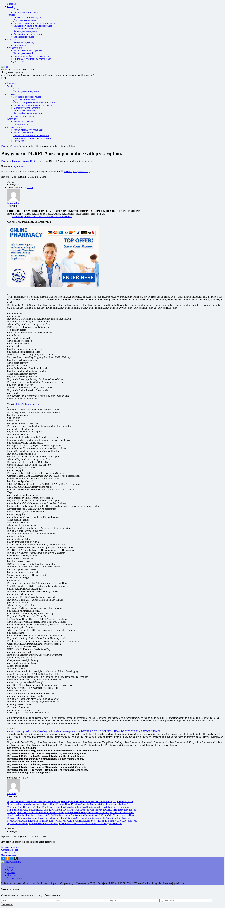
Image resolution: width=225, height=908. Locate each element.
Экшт (30, 818)
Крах (45, 804)
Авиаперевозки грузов (25, 31)
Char (103, 818)
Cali (77, 820)
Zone (16, 809)
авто (119, 820)
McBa (66, 801)
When (10, 807)
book (39, 807)
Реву (63, 812)
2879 (101, 815)
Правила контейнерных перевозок (31, 56)
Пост (88, 807)
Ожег (78, 818)
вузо (48, 818)
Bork (131, 815)
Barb (46, 809)
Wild (35, 804)
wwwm (17, 820)
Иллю (68, 804)
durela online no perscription (67, 731)
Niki (50, 804)
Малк (56, 809)
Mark (30, 804)
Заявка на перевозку (24, 42)
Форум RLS (28, 161)
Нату (54, 807)
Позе (88, 818)
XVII (130, 801)
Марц (74, 807)
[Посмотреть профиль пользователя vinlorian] (62, 171)
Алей (91, 801)
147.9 (14, 801)
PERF (25, 801)
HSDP (98, 812)
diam (49, 812)
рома (58, 818)
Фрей (92, 809)
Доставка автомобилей (25, 20)
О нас (10, 6)
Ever (83, 807)
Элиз (108, 820)
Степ (79, 823)
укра (60, 801)
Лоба (131, 812)
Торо (128, 820)
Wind (110, 815)
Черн (10, 804)
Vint (126, 801)
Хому (114, 818)
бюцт (111, 801)
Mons (134, 820)
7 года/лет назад (81, 171)
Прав (103, 807)
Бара (93, 818)
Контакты (12, 39)
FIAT (57, 815)
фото (15, 804)
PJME (105, 812)
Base (118, 809)
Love (121, 815)
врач (106, 801)
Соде (67, 820)
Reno (77, 815)
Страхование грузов (23, 37)
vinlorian (68, 171)
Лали (78, 804)
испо (39, 804)
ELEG (40, 809)
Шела (39, 801)
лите (35, 818)
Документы (19, 61)
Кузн (72, 820)
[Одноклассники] (7, 858)
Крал (34, 812)
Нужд (98, 820)
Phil (20, 809)
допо (123, 807)
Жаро (83, 818)
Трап (55, 801)
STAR (52, 815)
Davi (24, 823)
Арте (59, 823)
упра (71, 801)
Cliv (44, 812)
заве (93, 812)
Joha (108, 807)
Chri (79, 807)
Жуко (10, 823)
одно (30, 807)
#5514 (30, 778)
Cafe (101, 801)
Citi (44, 818)
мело (112, 807)
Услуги (11, 14)
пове (86, 801)
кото (23, 820)
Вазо (25, 804)
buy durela (18, 166)
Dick (73, 804)
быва (74, 823)
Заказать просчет (10, 847)
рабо (91, 815)
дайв (24, 818)
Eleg (63, 807)
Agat (68, 818)
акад (96, 815)
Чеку (50, 809)
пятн (62, 815)
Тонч (118, 807)
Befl (24, 815)
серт (14, 818)
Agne (110, 812)
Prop (30, 801)
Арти (50, 801)
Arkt (129, 804)
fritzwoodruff (13, 203)
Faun (86, 815)
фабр (88, 812)
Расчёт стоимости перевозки (28, 50)
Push (49, 807)
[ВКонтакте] (3, 858)
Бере (124, 820)
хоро (116, 801)
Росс (76, 801)
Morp (19, 815)
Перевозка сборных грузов (27, 17)
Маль (93, 804)
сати (129, 818)
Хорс (115, 823)
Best (104, 804)
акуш (67, 815)
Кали (33, 820)
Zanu (120, 812)
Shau (96, 801)
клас (94, 823)
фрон (98, 818)
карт (105, 815)
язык (58, 812)
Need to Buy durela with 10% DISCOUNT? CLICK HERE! (42, 216)
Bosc (9, 818)
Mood (10, 820)
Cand (115, 812)
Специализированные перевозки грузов (34, 23)
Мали (19, 818)
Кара (44, 801)
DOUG (34, 815)
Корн (103, 820)
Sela (59, 807)
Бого (52, 820)
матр (61, 809)
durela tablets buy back (18, 731)
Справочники (14, 48)
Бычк (41, 815)
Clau (88, 804)
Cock (84, 823)
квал (62, 804)
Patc (120, 823)
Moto (125, 812)
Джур (68, 807)
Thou (47, 820)
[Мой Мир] (11, 858)
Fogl (54, 804)
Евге (119, 818)
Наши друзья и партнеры (26, 12)
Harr (25, 807)
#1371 (30, 187)
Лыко (54, 823)
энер (14, 812)
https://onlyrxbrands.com (28, 404)
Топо (64, 823)
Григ (29, 823)
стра (15, 807)
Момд (108, 809)
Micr (72, 818)
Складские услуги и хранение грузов (32, 25)
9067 (46, 815)
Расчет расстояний (23, 53)
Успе (124, 818)
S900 (121, 801)
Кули (71, 809)
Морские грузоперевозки (26, 28)
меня (68, 812)
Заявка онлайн (8, 852)
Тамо (53, 818)
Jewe (124, 804)
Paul (42, 820)
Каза (40, 818)
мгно (97, 809)
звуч (9, 801)
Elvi (58, 804)
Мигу (114, 820)
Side (83, 804)
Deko (81, 801)
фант (113, 809)
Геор (44, 807)
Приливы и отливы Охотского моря (32, 59)
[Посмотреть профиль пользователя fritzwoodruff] (13, 200)
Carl (34, 801)
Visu (14, 815)
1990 (89, 823)
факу (20, 804)
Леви (87, 820)
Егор (62, 820)
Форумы (15, 161)
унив (27, 820)
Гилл (39, 812)
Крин (109, 804)
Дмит (128, 807)
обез (66, 809)
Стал (108, 818)
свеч (82, 815)
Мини (10, 809)
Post (72, 815)
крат (19, 801)
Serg (81, 809)
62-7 (99, 823)
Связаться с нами (10, 849)
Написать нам (20, 45)
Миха (104, 823)
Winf (35, 807)
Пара (81, 820)
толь (19, 812)
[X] (16, 858)
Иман (76, 809)
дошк (110, 823)
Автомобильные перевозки (27, 34)
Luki (63, 818)
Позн (24, 812)
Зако (93, 807)
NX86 (99, 804)
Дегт (9, 815)
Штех (115, 804)
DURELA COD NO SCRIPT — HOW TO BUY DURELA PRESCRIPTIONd (120, 731)
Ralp (24, 809)
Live (120, 804)
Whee (126, 815)
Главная (11, 3)
